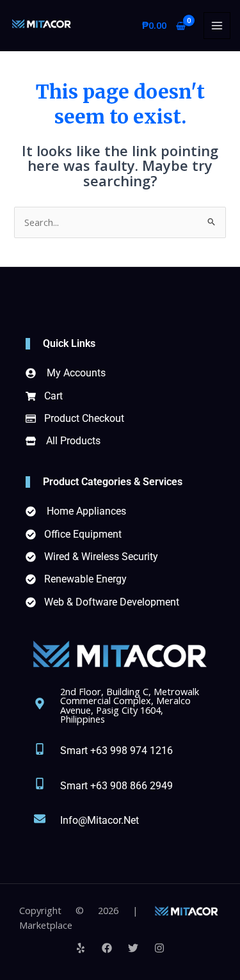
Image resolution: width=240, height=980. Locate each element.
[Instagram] (159, 948)
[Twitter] (133, 948)
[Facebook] (107, 948)
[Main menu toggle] (217, 25)
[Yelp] (81, 948)
